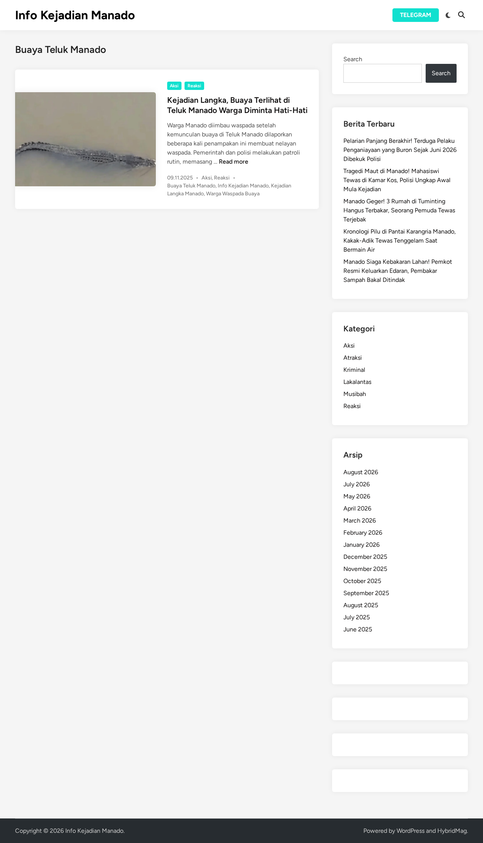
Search (352, 59)
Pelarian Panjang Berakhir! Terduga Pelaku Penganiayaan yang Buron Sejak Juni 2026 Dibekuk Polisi (400, 149)
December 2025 (365, 556)
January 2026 (361, 544)
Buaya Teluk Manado (191, 186)
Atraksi (352, 357)
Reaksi (194, 85)
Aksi (174, 85)
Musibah (354, 394)
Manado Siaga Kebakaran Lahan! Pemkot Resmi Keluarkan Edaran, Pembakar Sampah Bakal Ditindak (397, 270)
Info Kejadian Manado (75, 15)
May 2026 (356, 496)
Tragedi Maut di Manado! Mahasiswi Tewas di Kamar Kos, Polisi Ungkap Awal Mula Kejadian (397, 180)
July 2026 (356, 484)
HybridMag (452, 830)
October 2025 (362, 581)
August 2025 (360, 605)
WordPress (411, 830)
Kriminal (354, 369)
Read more (233, 161)
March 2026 (359, 520)
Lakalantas (357, 381)
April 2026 (357, 508)
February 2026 (362, 532)
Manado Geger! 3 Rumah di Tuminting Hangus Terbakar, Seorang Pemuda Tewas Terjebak (399, 210)
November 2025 (365, 568)
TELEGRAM (415, 15)
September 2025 (366, 593)
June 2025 (357, 629)
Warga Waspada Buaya (233, 193)
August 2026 (360, 472)
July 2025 (356, 617)
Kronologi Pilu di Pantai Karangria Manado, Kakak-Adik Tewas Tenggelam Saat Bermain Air (399, 240)
